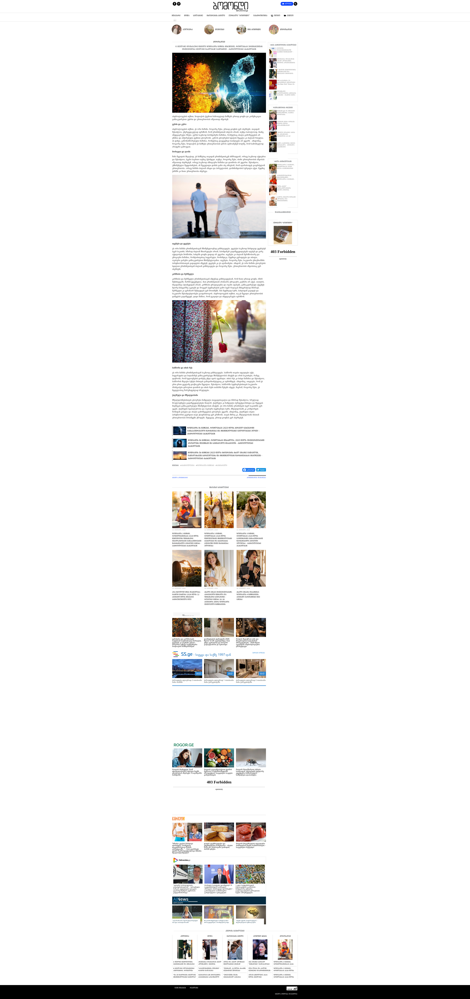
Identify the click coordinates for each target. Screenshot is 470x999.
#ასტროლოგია (187, 465)
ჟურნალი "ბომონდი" (239, 15)
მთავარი (176, 15)
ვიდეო (290, 15)
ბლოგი (288, 4)
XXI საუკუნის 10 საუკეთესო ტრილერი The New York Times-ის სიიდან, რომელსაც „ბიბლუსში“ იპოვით (286, 84)
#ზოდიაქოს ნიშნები (205, 465)
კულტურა (188, 29)
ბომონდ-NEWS (260, 936)
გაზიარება (250, 470)
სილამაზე (198, 15)
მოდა (186, 15)
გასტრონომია (260, 15)
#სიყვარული (221, 465)
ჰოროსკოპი (286, 29)
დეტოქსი (219, 29)
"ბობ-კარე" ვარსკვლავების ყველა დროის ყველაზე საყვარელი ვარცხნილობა (286, 189)
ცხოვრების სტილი (216, 15)
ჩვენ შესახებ (180, 988)
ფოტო (277, 15)
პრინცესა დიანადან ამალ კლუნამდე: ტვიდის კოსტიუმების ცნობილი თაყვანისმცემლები (286, 62)
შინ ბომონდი (254, 29)
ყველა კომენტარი (180, 477)
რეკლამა (194, 988)
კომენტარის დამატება (256, 477)
